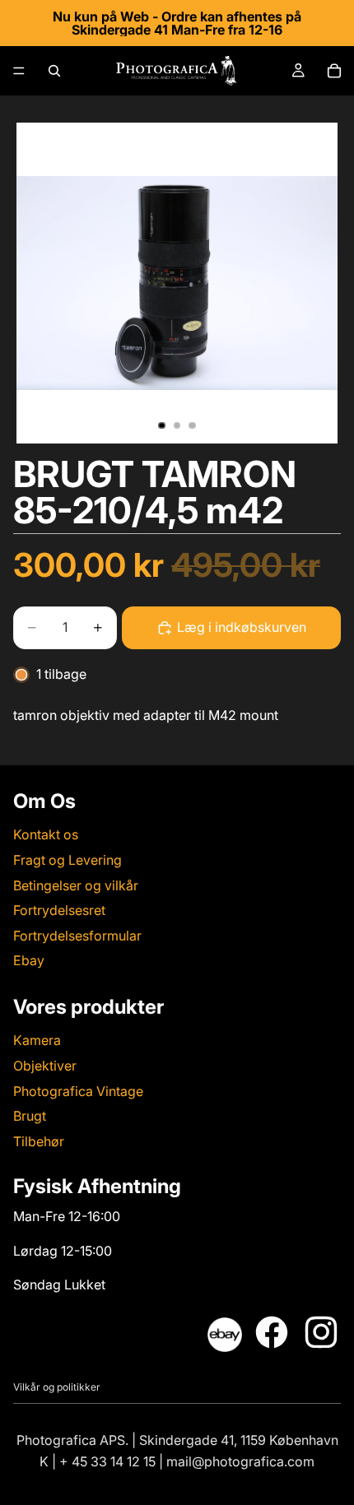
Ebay (28, 961)
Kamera (37, 1041)
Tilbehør (38, 1141)
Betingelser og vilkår (75, 885)
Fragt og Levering (67, 860)
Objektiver (45, 1065)
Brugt (29, 1116)
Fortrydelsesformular (77, 935)
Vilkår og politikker (56, 1387)
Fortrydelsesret (59, 910)
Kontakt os (45, 835)
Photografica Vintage (78, 1091)
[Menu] (19, 71)
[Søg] (54, 71)
